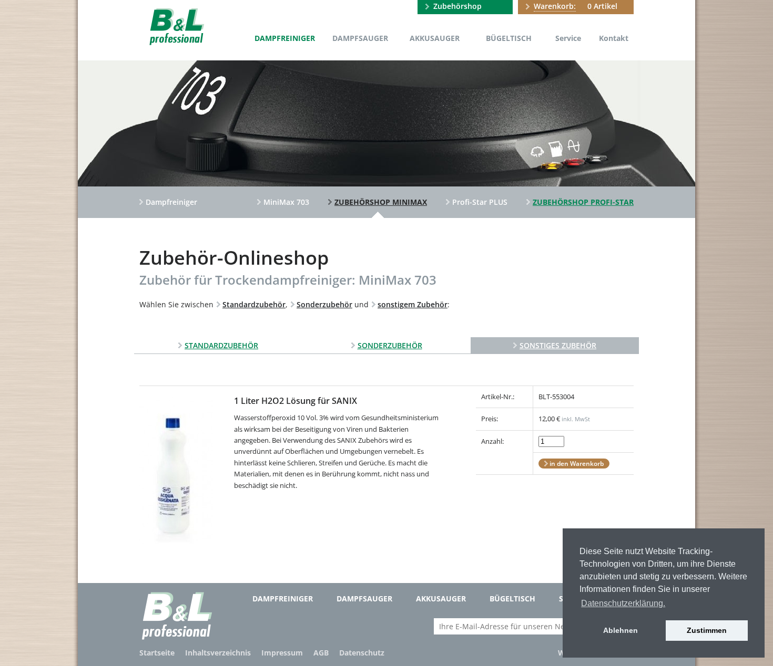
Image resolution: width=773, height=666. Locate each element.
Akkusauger (435, 38)
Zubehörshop (457, 6)
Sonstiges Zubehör (558, 345)
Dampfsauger (360, 38)
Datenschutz (361, 653)
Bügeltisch (509, 38)
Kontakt (613, 38)
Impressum (282, 653)
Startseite (157, 653)
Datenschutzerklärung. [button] (623, 603)
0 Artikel (575, 6)
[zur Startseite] (176, 25)
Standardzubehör (221, 345)
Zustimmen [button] (707, 630)
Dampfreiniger (285, 38)
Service (568, 38)
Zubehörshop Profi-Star (583, 202)
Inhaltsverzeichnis (218, 653)
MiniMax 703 (286, 202)
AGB (321, 653)
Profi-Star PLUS (479, 202)
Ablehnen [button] (620, 630)
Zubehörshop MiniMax (380, 202)
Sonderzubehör (390, 345)
